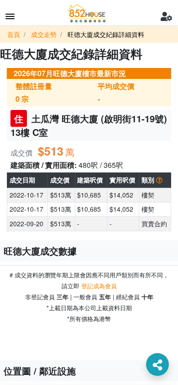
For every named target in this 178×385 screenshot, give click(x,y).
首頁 (13, 34)
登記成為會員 (99, 285)
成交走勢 (44, 34)
